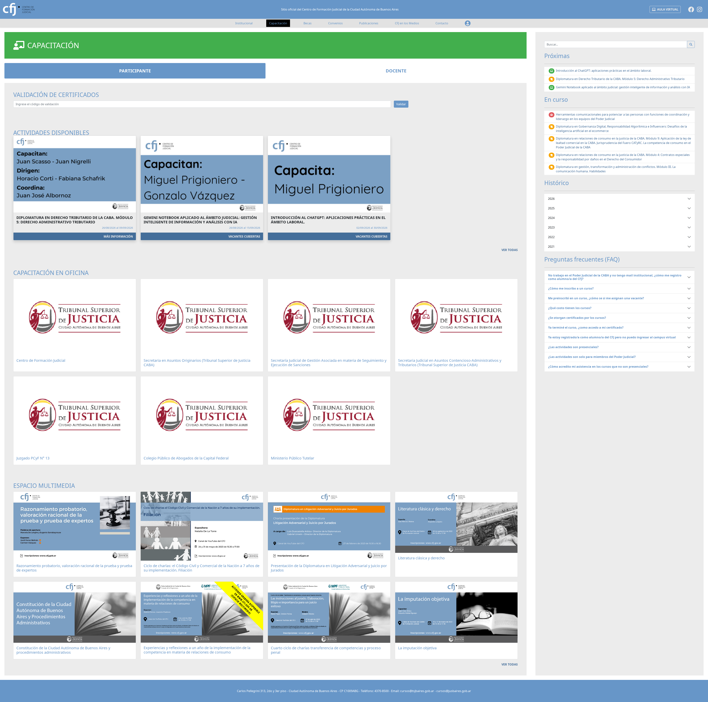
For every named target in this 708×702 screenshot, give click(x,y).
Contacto (441, 23)
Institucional (244, 23)
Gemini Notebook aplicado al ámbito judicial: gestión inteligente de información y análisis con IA (623, 87)
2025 (551, 208)
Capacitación (278, 23)
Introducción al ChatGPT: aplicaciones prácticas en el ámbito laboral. (603, 71)
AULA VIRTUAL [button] (667, 9)
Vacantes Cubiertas (244, 236)
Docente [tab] (396, 71)
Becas (307, 23)
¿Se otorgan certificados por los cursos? (577, 318)
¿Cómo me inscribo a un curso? (571, 288)
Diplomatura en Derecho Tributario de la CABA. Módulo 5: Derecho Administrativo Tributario (620, 79)
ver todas (510, 250)
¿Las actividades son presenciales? (573, 347)
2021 (551, 247)
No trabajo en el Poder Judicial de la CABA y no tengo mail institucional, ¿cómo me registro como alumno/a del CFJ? (614, 277)
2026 (551, 199)
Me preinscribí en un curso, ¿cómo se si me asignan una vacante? (596, 298)
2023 (551, 227)
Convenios (335, 23)
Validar (401, 104)
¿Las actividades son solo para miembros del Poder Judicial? (592, 357)
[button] (467, 23)
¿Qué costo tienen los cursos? (569, 308)
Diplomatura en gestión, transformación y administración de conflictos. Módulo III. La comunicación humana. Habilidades (616, 169)
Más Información (118, 236)
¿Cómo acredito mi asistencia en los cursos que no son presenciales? (598, 367)
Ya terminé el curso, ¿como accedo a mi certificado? (586, 327)
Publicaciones (368, 23)
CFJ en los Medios (407, 23)
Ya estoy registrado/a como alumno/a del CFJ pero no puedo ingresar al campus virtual (612, 337)
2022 (551, 237)
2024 (551, 218)
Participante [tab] (135, 71)
